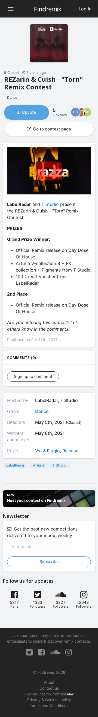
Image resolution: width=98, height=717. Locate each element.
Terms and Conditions (49, 705)
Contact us (49, 688)
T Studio (50, 204)
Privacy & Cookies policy (49, 699)
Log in (85, 8)
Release (70, 450)
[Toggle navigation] (10, 9)
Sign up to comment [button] (33, 376)
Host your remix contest (45, 694)
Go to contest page (51, 129)
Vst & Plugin (47, 450)
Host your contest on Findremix (36, 500)
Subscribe (49, 561)
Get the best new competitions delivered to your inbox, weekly (42, 532)
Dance (12, 97)
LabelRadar (15, 465)
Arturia (38, 465)
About (49, 682)
